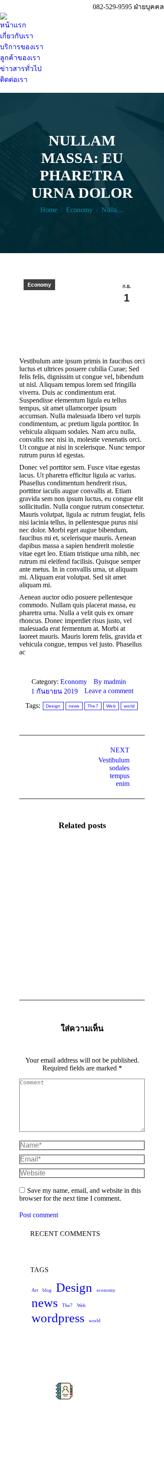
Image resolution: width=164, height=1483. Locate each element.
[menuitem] (13, 25)
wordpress (57, 1318)
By (110, 681)
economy (106, 1290)
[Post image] (43, 869)
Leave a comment (108, 690)
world (129, 706)
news (74, 706)
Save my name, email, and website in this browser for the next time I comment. (80, 1194)
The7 (92, 706)
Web (111, 706)
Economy (39, 285)
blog (47, 1290)
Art (34, 1290)
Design (53, 706)
